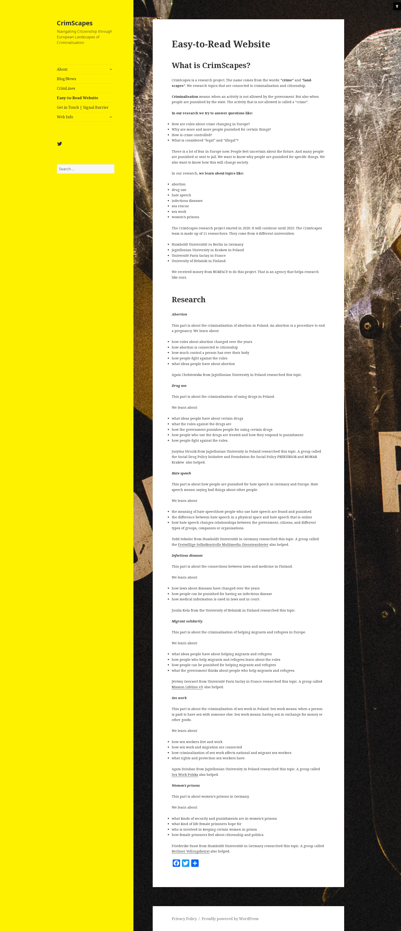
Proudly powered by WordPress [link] (230, 918)
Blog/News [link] (66, 78)
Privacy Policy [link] (184, 918)
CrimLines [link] (66, 88)
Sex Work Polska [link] (185, 774)
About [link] (62, 69)
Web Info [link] (65, 116)
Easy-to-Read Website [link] (77, 97)
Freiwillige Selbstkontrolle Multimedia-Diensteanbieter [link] (223, 544)
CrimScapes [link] (75, 23)
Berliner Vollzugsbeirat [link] (191, 851)
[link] (397, 6)
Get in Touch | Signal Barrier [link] (83, 107)
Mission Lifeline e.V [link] (187, 687)
